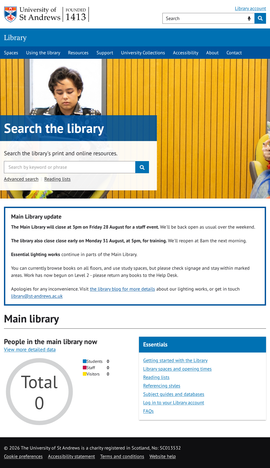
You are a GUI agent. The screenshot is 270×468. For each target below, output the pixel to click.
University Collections (143, 53)
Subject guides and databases (173, 394)
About (212, 53)
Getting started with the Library (175, 360)
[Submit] (142, 167)
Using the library (43, 53)
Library (15, 37)
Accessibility (185, 53)
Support (105, 53)
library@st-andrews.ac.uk (37, 296)
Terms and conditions (122, 456)
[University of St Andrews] (47, 14)
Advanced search (21, 179)
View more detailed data (30, 349)
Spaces (11, 53)
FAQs (148, 411)
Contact (234, 53)
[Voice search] (249, 18)
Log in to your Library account (173, 402)
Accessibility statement (71, 456)
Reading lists (57, 179)
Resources (78, 53)
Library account (250, 8)
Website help (163, 456)
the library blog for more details (122, 289)
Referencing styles (161, 386)
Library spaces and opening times (177, 369)
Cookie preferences (23, 456)
